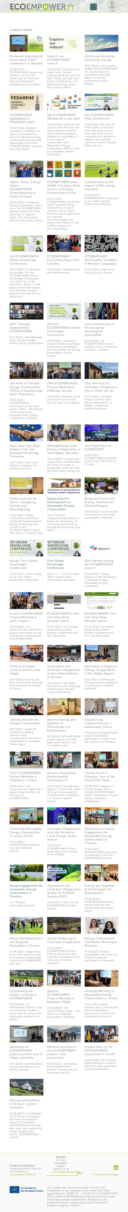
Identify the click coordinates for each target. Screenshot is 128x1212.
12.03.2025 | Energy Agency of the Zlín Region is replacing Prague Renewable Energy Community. (100, 573)
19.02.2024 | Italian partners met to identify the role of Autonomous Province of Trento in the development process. (101, 1003)
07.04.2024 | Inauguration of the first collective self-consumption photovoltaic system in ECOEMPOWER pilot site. (26, 951)
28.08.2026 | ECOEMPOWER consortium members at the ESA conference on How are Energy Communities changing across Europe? (26, 70)
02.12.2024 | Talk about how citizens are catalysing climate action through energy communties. (63, 679)
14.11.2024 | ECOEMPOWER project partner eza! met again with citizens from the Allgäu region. (64, 732)
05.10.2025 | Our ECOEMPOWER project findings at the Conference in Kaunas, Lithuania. (101, 336)
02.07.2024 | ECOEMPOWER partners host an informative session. (26, 839)
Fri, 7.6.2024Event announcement (26, 895)
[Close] (124, 24)
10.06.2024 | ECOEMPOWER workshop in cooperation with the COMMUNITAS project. (101, 843)
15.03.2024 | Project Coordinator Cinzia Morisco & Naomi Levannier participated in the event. (101, 949)
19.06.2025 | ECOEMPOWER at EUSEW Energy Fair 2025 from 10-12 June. (101, 455)
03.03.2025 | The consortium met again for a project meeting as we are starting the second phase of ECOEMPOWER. (26, 626)
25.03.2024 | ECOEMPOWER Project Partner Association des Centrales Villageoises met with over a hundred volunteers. (63, 950)
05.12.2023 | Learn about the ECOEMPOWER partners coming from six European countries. (62, 1059)
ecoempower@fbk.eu (23, 1174)
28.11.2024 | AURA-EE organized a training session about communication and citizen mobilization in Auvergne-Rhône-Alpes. (26, 732)
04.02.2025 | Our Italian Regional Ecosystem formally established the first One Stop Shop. (100, 624)
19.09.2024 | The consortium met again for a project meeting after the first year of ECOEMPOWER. (26, 785)
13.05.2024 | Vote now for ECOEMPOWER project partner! (63, 897)
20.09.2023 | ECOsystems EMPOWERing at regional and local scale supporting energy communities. (101, 1058)
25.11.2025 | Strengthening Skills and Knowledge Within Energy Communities (26, 333)
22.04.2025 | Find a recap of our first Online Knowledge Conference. (25, 570)
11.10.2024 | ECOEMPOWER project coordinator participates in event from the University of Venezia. (101, 730)
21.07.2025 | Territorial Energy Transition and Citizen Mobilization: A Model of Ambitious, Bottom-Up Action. (101, 396)
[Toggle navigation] (93, 6)
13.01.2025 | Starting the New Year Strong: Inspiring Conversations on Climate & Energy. (26, 677)
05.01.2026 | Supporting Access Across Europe (101, 264)
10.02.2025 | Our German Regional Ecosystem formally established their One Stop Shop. (63, 624)
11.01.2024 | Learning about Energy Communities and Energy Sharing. (26, 1058)
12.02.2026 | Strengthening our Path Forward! (63, 264)
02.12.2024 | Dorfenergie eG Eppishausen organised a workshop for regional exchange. (101, 677)
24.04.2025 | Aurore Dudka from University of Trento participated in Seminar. (101, 508)
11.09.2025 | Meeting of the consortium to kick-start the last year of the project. (64, 393)
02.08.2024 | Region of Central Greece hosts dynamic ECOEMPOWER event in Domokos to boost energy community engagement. (101, 787)
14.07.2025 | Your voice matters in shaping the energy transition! (25, 457)
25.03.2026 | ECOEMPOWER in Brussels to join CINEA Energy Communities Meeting (101, 193)
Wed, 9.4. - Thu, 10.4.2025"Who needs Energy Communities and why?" (63, 570)
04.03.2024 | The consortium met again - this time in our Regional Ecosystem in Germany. (63, 1003)
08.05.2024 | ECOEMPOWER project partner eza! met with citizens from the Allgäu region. (100, 898)
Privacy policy (100, 1174)
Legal (115, 1174)
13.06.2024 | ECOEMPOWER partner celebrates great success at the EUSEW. (63, 841)
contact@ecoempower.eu (68, 1172)
